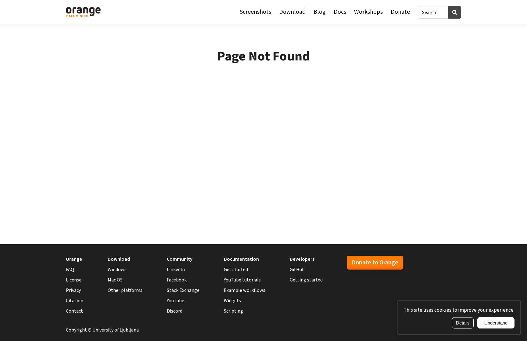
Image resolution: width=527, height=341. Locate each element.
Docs (340, 12)
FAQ (70, 269)
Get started (236, 269)
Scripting (233, 311)
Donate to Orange (375, 262)
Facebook (177, 280)
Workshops (368, 12)
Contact (74, 311)
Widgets (232, 300)
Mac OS (115, 280)
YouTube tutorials (242, 280)
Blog (320, 12)
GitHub (297, 269)
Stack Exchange (183, 290)
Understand (495, 322)
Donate (400, 12)
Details (463, 322)
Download (292, 12)
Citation (74, 300)
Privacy (73, 290)
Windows (117, 269)
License (73, 280)
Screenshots (255, 12)
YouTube (175, 300)
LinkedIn (176, 269)
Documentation (241, 259)
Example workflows (244, 290)
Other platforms (125, 290)
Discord (174, 311)
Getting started (306, 280)
